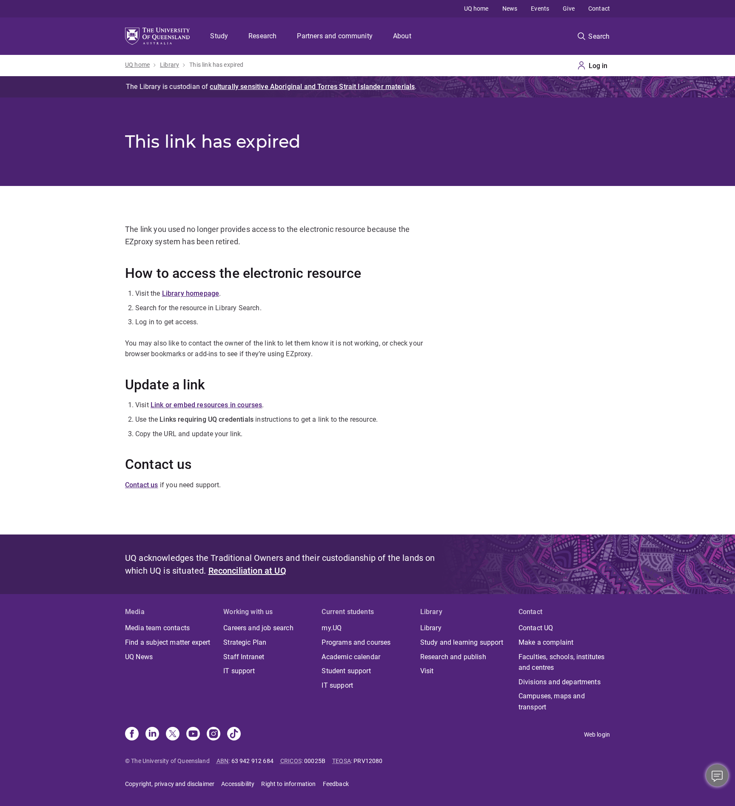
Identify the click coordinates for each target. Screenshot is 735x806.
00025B (314, 760)
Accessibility (237, 783)
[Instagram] (213, 734)
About (402, 36)
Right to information (288, 783)
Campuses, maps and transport (551, 701)
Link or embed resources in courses (206, 405)
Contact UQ (535, 628)
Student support (346, 671)
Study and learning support (461, 642)
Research (262, 36)
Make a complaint (546, 642)
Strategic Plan (244, 642)
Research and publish (453, 657)
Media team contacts (157, 628)
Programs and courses (356, 642)
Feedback (336, 783)
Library (169, 64)
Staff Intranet (243, 657)
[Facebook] (132, 734)
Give (569, 8)
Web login (597, 734)
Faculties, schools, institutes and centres (561, 662)
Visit (427, 671)
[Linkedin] (152, 734)
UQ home (476, 8)
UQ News (139, 657)
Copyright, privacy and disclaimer (169, 783)
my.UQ (332, 628)
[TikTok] (234, 734)
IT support (239, 671)
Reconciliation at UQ (247, 571)
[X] (172, 734)
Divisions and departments (559, 682)
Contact (599, 8)
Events (540, 8)
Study (219, 36)
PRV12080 (367, 760)
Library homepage (190, 293)
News (510, 8)
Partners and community (335, 36)
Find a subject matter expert (167, 642)
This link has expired (216, 64)
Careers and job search (258, 628)
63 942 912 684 (252, 760)
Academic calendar (351, 657)
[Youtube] (193, 734)
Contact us (141, 485)
